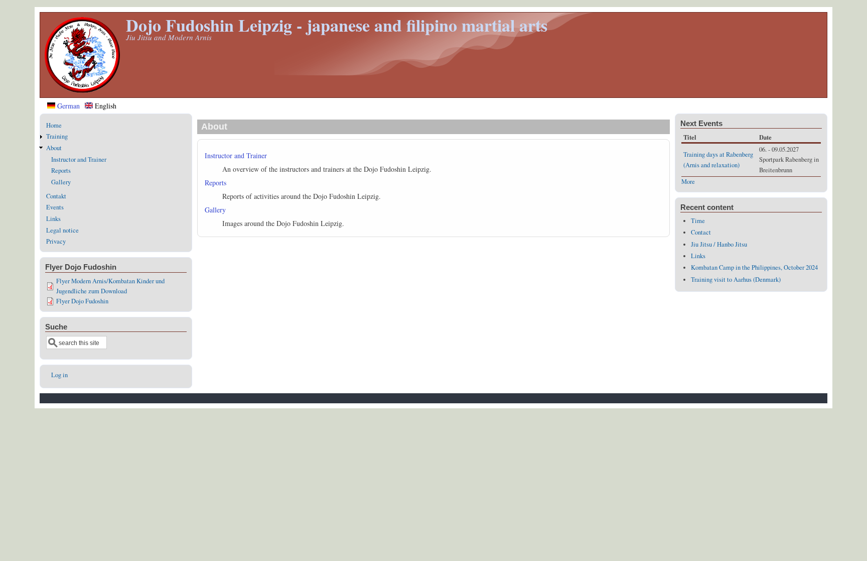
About (54, 148)
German (67, 105)
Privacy (56, 241)
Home (54, 125)
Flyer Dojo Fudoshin (82, 301)
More (688, 181)
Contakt (56, 196)
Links (53, 218)
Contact (701, 232)
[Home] (82, 90)
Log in (59, 375)
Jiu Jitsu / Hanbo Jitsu (719, 244)
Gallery (215, 209)
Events (55, 207)
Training (57, 136)
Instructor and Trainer (236, 155)
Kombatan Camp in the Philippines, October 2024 (754, 267)
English (104, 105)
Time (698, 220)
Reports (215, 182)
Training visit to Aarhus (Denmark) (736, 279)
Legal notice (62, 230)
